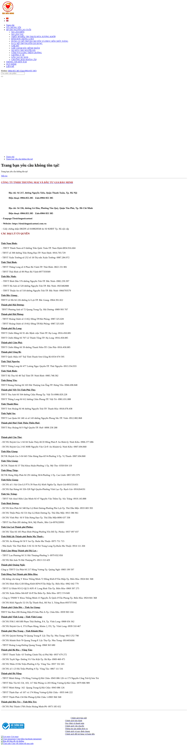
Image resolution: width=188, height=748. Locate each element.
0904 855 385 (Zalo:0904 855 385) (22, 71)
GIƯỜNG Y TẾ (17, 55)
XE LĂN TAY (17, 34)
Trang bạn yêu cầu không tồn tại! (19, 159)
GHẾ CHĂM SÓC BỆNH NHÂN (25, 48)
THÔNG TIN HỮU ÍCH (16, 62)
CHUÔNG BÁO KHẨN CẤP (24, 59)
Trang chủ (10, 25)
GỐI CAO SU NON (19, 57)
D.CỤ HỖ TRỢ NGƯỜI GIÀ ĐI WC (27, 43)
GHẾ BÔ (15, 46)
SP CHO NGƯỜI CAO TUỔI (18, 30)
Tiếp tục (4, 176)
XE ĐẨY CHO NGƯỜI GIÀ (23, 50)
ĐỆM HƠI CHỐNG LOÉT (22, 39)
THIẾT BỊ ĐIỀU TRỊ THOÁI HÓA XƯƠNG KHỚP (33, 36)
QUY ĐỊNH (11, 64)
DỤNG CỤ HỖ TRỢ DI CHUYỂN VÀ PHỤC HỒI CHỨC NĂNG (39, 41)
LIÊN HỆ (10, 66)
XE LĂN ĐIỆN (17, 32)
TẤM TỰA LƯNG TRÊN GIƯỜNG (26, 53)
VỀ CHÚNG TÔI (13, 27)
